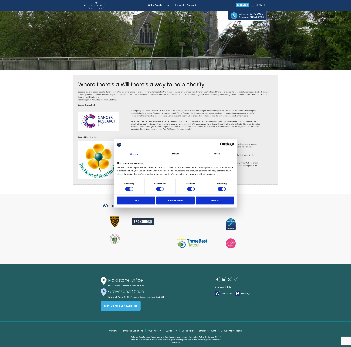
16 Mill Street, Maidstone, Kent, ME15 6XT (127, 285)
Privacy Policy (154, 330)
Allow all (215, 200)
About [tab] (217, 154)
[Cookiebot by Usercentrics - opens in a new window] (222, 145)
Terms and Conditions (132, 330)
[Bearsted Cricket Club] (115, 238)
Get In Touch (155, 5)
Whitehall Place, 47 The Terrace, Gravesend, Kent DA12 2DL (136, 297)
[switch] (160, 189)
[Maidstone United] (115, 221)
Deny (136, 200)
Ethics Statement (207, 330)
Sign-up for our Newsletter (120, 306)
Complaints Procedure (231, 330)
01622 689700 (256, 14)
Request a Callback (185, 5)
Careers (113, 330)
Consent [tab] (134, 154)
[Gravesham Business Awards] (143, 221)
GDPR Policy (171, 330)
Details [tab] (175, 154)
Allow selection (175, 200)
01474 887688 (257, 17)
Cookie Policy (188, 330)
